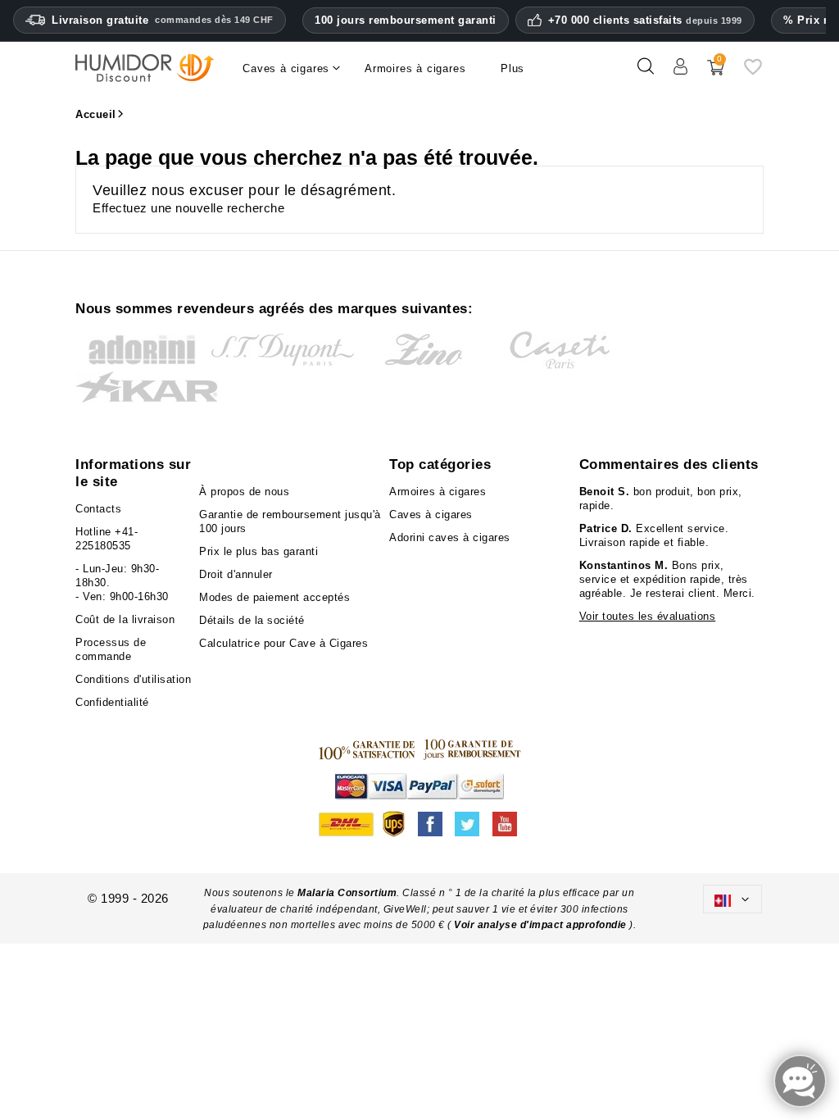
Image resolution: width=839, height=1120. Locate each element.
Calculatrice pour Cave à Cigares (283, 643)
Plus (512, 68)
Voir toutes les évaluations (647, 616)
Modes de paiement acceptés (274, 597)
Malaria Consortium (347, 893)
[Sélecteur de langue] (732, 899)
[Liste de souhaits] (753, 73)
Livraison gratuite (163, 20)
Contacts (98, 509)
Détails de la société (252, 620)
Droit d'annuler (236, 574)
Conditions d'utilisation (133, 679)
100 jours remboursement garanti (406, 20)
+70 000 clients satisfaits (645, 20)
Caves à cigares (431, 514)
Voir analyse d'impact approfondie (541, 925)
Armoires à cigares (437, 491)
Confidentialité (112, 702)
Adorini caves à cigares (449, 537)
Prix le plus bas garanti (258, 551)
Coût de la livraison (125, 619)
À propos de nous (244, 491)
